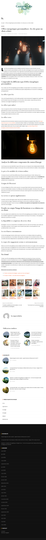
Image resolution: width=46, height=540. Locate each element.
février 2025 (4, 476)
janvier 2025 (4, 480)
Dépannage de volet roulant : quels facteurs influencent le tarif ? (15, 334)
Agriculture (4, 406)
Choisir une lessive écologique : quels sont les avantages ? (17, 273)
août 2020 (3, 518)
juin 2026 (3, 454)
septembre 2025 (5, 464)
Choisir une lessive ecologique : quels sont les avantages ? (37, 342)
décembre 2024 (5, 483)
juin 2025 (3, 467)
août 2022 (3, 515)
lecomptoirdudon (16, 337)
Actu (3, 403)
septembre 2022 (5, 512)
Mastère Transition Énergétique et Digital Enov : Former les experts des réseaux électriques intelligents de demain (25, 378)
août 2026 (3, 451)
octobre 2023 (4, 502)
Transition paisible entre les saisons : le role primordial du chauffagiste (12, 305)
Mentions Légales (5, 532)
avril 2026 (3, 457)
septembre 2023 (5, 505)
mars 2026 (3, 460)
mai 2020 (3, 521)
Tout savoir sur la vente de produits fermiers (35, 305)
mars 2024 (3, 492)
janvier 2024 (4, 496)
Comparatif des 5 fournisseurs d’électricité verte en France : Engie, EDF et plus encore (20, 440)
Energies (4, 413)
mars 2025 (3, 473)
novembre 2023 (4, 499)
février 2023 (4, 508)
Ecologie (4, 409)
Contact (3, 531)
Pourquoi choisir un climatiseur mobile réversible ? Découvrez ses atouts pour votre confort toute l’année (15, 343)
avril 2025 (3, 470)
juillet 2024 (3, 486)
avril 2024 (3, 489)
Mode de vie (5, 419)
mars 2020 (3, 524)
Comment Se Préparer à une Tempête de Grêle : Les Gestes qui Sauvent (36, 334)
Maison (2, 26)
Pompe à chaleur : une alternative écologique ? (14, 275)
